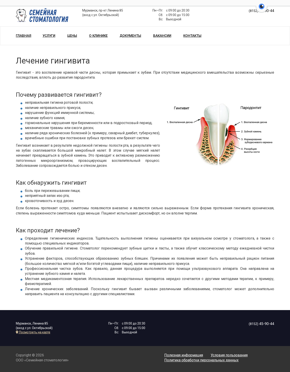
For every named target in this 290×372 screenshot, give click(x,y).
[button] (261, 9)
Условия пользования (229, 355)
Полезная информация (183, 355)
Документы (130, 36)
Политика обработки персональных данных (201, 360)
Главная (23, 36)
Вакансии (162, 36)
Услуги (49, 36)
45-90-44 (261, 324)
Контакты (192, 36)
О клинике (98, 36)
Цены (72, 36)
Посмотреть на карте (34, 332)
